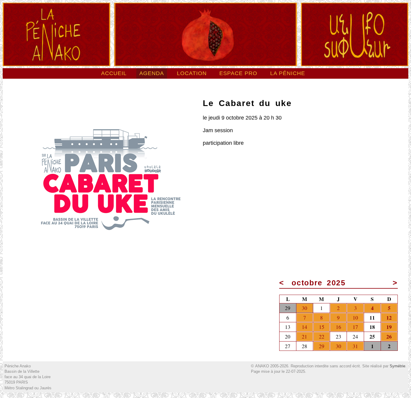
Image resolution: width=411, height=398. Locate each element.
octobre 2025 (319, 283)
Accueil (114, 73)
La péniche (287, 73)
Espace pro (238, 73)
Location (192, 73)
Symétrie (397, 366)
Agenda (151, 73)
